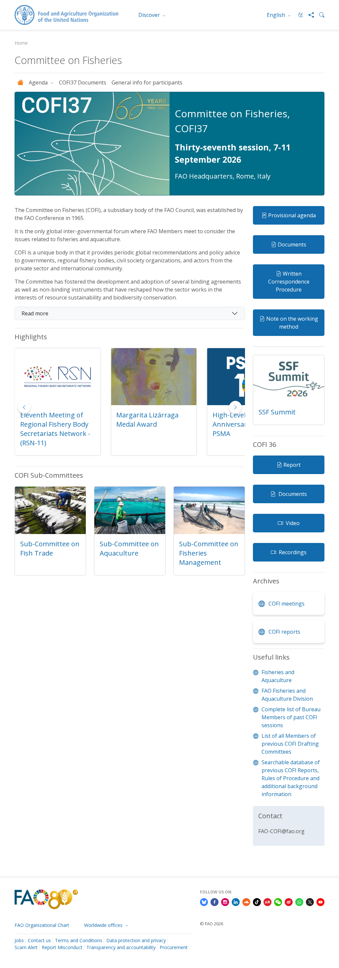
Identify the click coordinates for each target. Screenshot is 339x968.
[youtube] (320, 901)
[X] (310, 901)
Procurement (174, 947)
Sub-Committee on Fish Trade (49, 548)
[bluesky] (204, 901)
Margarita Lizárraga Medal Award (147, 419)
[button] (235, 407)
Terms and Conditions (78, 940)
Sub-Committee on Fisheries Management (208, 553)
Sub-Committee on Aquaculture (129, 548)
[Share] (308, 15)
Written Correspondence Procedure (289, 281)
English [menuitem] (276, 15)
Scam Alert (26, 947)
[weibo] (289, 901)
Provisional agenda (292, 215)
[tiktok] (257, 901)
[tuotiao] (267, 901)
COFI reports (284, 631)
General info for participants (147, 82)
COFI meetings (286, 603)
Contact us (39, 940)
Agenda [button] (39, 82)
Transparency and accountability (121, 947)
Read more (35, 313)
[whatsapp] (299, 901)
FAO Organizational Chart (42, 925)
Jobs (19, 940)
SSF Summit (277, 411)
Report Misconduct (62, 947)
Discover (149, 15)
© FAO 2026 (211, 924)
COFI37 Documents (82, 82)
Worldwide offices (104, 925)
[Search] (319, 15)
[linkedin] (236, 901)
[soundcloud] (246, 901)
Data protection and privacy (136, 940)
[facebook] (214, 901)
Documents (292, 244)
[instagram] (225, 901)
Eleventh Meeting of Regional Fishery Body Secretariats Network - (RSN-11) (55, 428)
